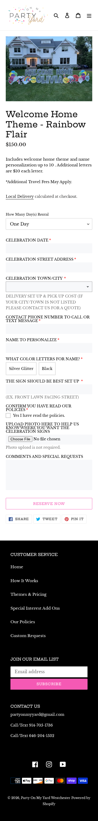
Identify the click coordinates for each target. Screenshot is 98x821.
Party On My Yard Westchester (45, 798)
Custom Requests (28, 635)
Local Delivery (20, 196)
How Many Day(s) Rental (27, 214)
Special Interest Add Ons (35, 608)
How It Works (24, 580)
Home (16, 566)
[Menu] (89, 15)
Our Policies (22, 621)
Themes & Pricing (28, 594)
